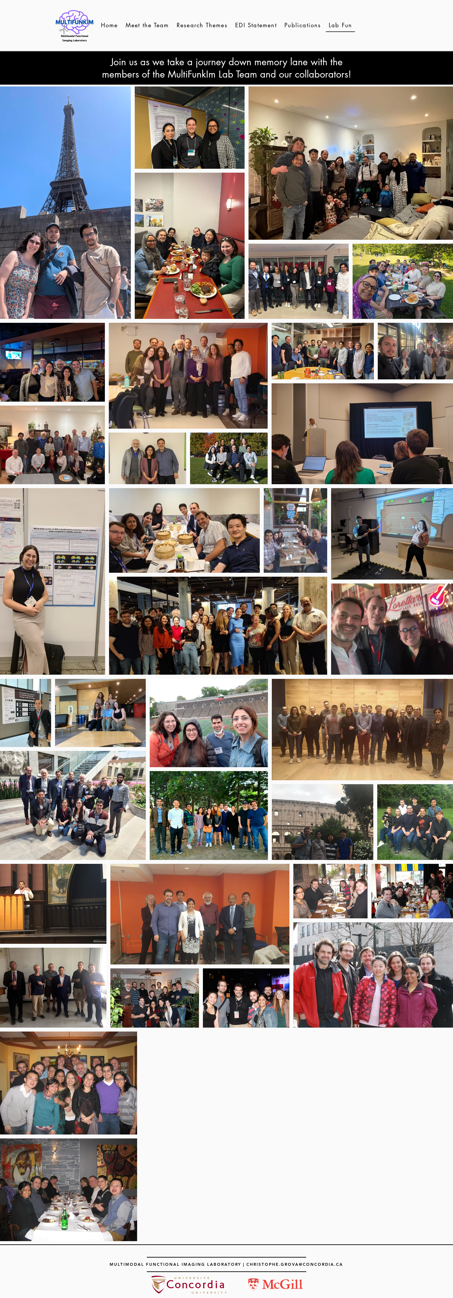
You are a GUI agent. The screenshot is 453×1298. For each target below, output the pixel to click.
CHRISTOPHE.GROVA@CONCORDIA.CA (294, 1264)
